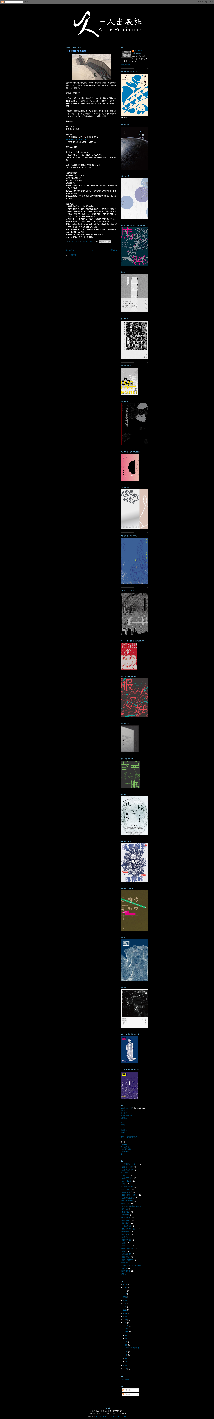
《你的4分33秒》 (127, 1192)
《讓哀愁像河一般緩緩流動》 (131, 1265)
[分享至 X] (105, 241)
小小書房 (124, 1113)
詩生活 (123, 1111)
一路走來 (124, 1268)
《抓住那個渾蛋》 (127, 1201)
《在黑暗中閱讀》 (127, 1187)
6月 (126, 1345)
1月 (126, 1361)
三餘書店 (124, 1118)
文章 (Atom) (75, 255)
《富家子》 (125, 1237)
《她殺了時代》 (126, 1189)
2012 (125, 1320)
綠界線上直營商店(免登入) (130, 1137)
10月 (127, 1332)
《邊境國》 (125, 1262)
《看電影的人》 (126, 1220)
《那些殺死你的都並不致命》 (131, 1206)
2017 (125, 1303)
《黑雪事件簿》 (126, 1240)
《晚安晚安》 (125, 1232)
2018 (125, 1300)
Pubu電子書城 (126, 1149)
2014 (125, 1313)
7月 (126, 1342)
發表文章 (127, 1390)
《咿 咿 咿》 (125, 1215)
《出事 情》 (125, 1175)
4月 (126, 1355)
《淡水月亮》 (125, 1234)
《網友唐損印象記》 (128, 1248)
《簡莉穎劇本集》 (127, 1260)
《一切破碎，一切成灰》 (129, 1164)
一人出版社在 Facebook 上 (127, 1379)
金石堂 (123, 1132)
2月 (126, 1358)
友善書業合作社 (126, 1108)
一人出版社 (138, 50)
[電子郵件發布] (97, 241)
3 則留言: (91, 241)
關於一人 (124, 1274)
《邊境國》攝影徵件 (76, 51)
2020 (125, 1294)
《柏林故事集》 (126, 1217)
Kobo (122, 1154)
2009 (125, 1369)
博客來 (123, 1125)
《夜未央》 (125, 1209)
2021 (125, 1291)
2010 (125, 1365)
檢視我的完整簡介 (126, 65)
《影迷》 (124, 1251)
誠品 (122, 1123)
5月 (126, 1352)
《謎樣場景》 (125, 1257)
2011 (125, 1323)
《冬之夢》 (125, 1172)
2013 (125, 1316)
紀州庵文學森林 (126, 1115)
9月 (126, 1335)
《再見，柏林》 (126, 1181)
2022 (125, 1287)
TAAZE (123, 1127)
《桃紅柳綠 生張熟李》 (129, 1229)
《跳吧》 (124, 1243)
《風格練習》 (125, 1223)
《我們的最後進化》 (128, 1198)
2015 (125, 1310)
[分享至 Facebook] (107, 241)
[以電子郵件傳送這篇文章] (100, 241)
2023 (125, 1284)
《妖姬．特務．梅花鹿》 (129, 1195)
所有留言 (127, 1394)
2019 (125, 1297)
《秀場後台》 (125, 1203)
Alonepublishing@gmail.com (111, 1416)
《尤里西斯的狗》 (127, 1167)
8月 (126, 1338)
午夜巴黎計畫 (125, 1271)
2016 (125, 1307)
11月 (127, 1329)
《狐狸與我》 (125, 1212)
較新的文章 (70, 250)
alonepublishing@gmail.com (76, 139)
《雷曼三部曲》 (126, 1246)
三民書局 (124, 1130)
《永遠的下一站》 (127, 1178)
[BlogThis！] (102, 241)
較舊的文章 (113, 250)
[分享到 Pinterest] (109, 241)
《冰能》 (124, 1184)
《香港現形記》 (126, 1226)
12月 (127, 1326)
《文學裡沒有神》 (127, 1170)
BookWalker (125, 1152)
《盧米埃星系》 (126, 1254)
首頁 (91, 250)
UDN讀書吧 (125, 1147)
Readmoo (124, 1144)
